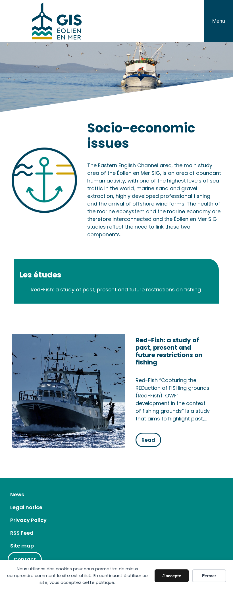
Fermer (209, 575)
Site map (22, 545)
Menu (218, 21)
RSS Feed (22, 532)
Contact (25, 559)
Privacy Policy (28, 520)
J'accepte (171, 575)
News (17, 494)
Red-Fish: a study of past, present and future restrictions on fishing (116, 289)
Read (148, 439)
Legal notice (26, 507)
